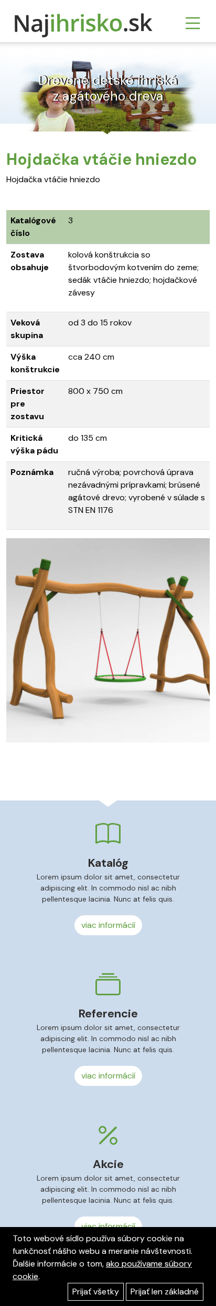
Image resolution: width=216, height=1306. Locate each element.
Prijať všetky (95, 1291)
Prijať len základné (165, 1291)
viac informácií (108, 925)
